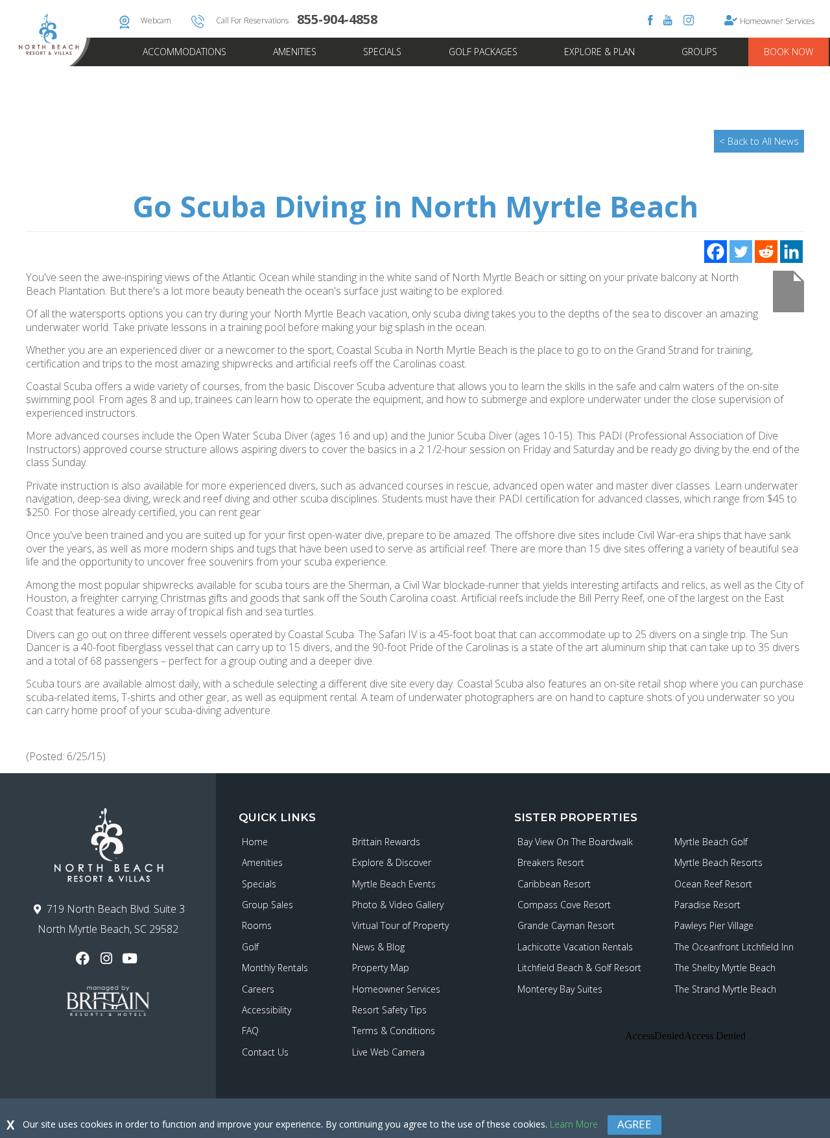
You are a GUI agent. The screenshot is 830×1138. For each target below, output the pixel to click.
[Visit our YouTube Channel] (131, 958)
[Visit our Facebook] (85, 958)
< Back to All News (759, 140)
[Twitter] (740, 251)
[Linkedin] (791, 251)
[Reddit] (766, 251)
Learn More (574, 1124)
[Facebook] (715, 251)
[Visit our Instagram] (108, 958)
